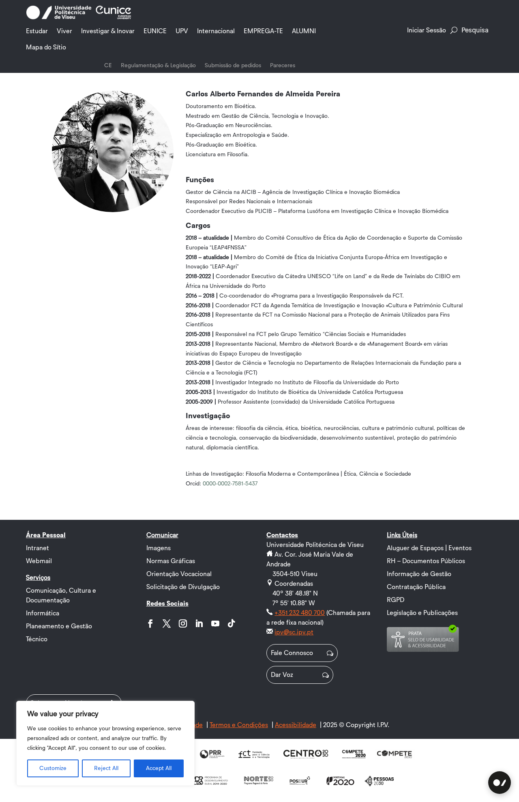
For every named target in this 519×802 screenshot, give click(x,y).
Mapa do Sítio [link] (46, 47)
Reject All (106, 768)
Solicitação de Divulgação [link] (183, 587)
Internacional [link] (216, 31)
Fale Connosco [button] (292, 653)
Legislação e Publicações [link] (422, 613)
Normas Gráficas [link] (170, 561)
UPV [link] (182, 31)
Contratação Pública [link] (416, 587)
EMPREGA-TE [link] (263, 31)
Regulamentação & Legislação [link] (158, 65)
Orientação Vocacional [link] (179, 574)
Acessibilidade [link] (295, 725)
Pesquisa (475, 30)
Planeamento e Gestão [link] (59, 626)
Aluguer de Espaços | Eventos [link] (429, 548)
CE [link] (108, 65)
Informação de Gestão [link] (419, 574)
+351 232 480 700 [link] (300, 613)
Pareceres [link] (282, 65)
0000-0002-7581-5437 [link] (230, 484)
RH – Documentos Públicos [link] (426, 561)
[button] (150, 623)
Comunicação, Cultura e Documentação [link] (61, 595)
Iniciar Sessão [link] (426, 30)
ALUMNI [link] (304, 31)
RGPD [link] (395, 600)
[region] (105, 743)
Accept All (159, 768)
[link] (59, 18)
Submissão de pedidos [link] (233, 65)
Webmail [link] (39, 561)
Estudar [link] (37, 31)
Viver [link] (64, 31)
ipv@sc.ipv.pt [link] (294, 632)
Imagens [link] (158, 548)
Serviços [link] (38, 577)
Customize (52, 768)
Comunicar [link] (162, 535)
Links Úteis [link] (402, 535)
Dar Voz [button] (282, 675)
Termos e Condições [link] (239, 725)
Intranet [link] (37, 548)
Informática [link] (42, 613)
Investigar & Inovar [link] (108, 31)
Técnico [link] (36, 639)
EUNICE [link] (155, 31)
